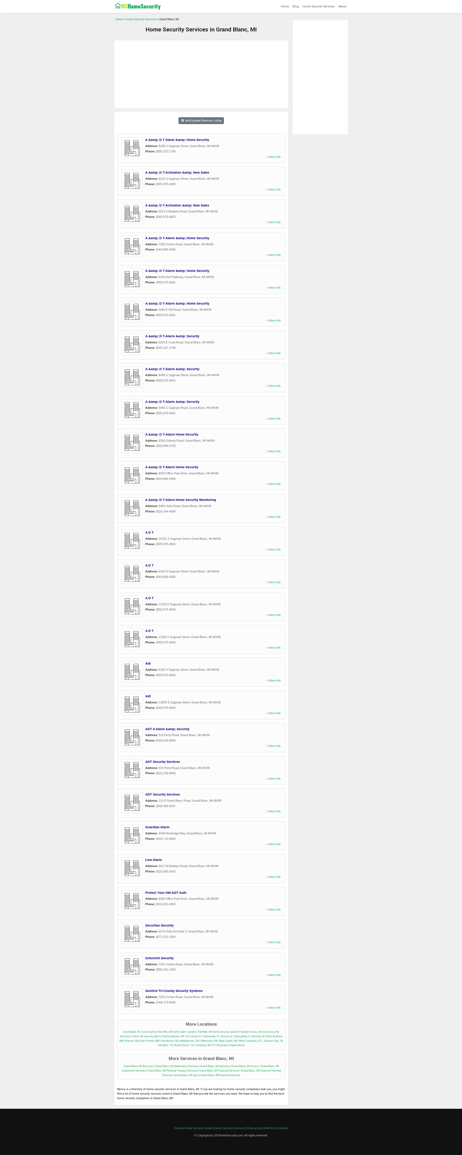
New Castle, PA (228, 1040)
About (342, 6)
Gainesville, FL (211, 1036)
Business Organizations (231, 1045)
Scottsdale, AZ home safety (139, 1031)
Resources (254, 1128)
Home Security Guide (198, 1128)
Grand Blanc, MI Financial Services (219, 1070)
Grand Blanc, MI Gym (186, 1075)
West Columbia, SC (250, 1040)
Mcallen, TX (166, 1045)
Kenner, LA (258, 1036)
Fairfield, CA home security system (218, 1031)
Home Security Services (319, 6)
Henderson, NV (170, 1040)
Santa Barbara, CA (173, 1036)
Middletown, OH (190, 1040)
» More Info (273, 156)
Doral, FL (196, 1036)
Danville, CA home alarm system (177, 1031)
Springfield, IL (242, 1036)
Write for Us (270, 1128)
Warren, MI (131, 1040)
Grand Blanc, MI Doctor (245, 1066)
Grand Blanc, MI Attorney (138, 1066)
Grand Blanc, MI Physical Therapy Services (172, 1070)
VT (214, 1045)
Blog (296, 6)
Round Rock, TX (184, 1045)
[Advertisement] (201, 74)
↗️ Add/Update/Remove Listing (201, 120)
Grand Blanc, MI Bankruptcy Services (176, 1066)
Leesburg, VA (202, 1045)
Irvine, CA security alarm (146, 1036)
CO (187, 1036)
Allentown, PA (209, 1040)
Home (285, 6)
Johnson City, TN (273, 1040)
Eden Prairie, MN (149, 1040)
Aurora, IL (227, 1036)
